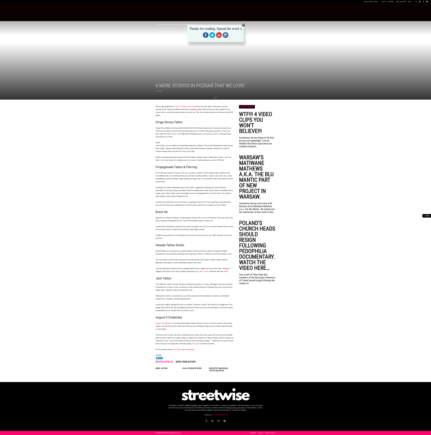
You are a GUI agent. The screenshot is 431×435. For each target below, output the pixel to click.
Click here (195, 344)
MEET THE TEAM (401, 1)
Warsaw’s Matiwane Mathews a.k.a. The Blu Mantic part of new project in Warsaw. (256, 177)
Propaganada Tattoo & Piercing (176, 167)
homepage (190, 349)
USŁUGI (384, 1)
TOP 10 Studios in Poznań (184, 106)
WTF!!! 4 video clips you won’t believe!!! (255, 122)
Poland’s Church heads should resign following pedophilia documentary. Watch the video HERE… (257, 245)
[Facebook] (416, 1)
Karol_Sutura (161, 368)
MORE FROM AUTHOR (186, 361)
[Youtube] (427, 1)
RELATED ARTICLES (164, 361)
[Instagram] (419, 1)
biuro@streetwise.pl (220, 415)
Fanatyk (174, 134)
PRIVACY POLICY (270, 433)
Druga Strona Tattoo (169, 122)
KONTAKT (391, 1)
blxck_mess (204, 271)
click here (176, 349)
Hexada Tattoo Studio (170, 245)
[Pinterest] (423, 1)
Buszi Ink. (162, 212)
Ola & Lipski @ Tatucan (191, 368)
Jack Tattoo (163, 278)
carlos (160, 91)
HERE (226, 271)
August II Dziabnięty (169, 317)
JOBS (409, 1)
